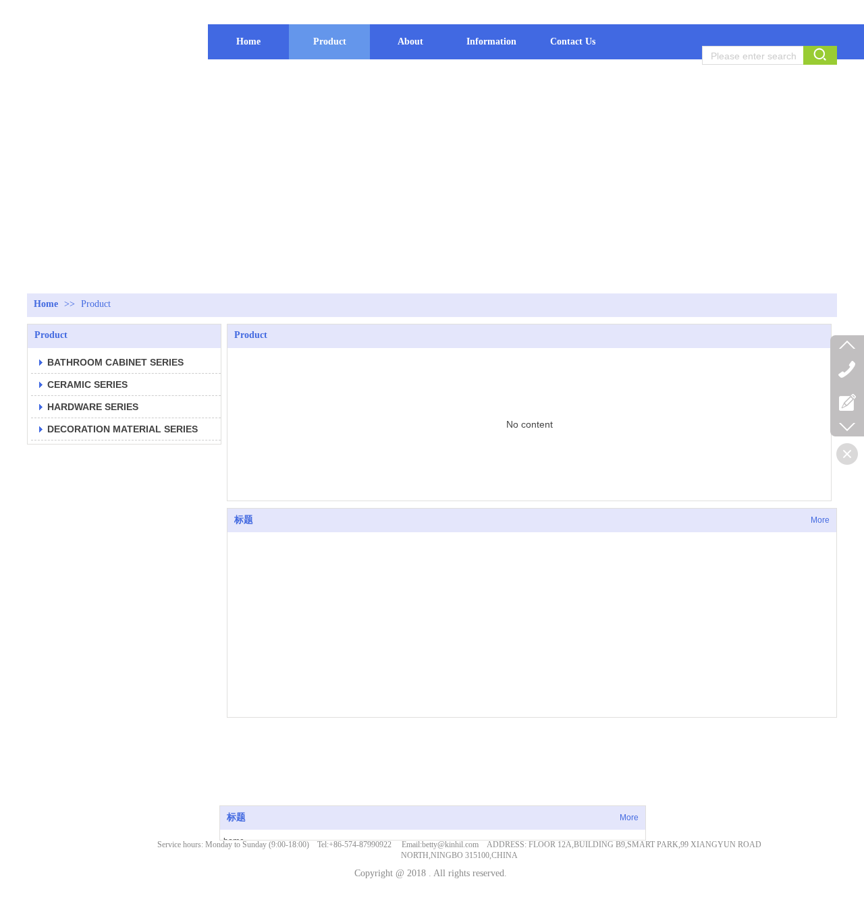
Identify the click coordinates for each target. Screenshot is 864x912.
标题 (236, 817)
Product (96, 304)
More (629, 818)
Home (46, 304)
